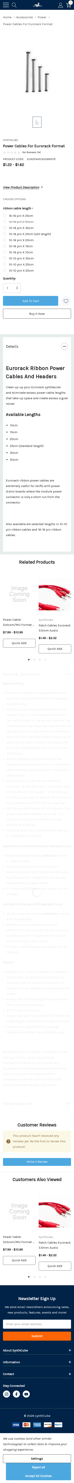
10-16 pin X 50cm (21, 222)
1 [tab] (29, 659)
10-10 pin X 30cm (21, 258)
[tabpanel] (19, 611)
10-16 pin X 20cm (21, 240)
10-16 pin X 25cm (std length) (30, 234)
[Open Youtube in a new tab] (26, 1394)
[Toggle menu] (6, 5)
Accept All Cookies (38, 1476)
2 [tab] (34, 659)
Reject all (38, 1467)
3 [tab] (40, 659)
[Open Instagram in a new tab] (6, 1394)
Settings (37, 1458)
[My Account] (60, 5)
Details (12, 346)
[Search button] (14, 5)
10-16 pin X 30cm (21, 228)
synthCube (10, 140)
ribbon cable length (18, 208)
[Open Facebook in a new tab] (16, 1394)
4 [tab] (45, 659)
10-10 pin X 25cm (21, 264)
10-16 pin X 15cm (21, 246)
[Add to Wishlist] (66, 301)
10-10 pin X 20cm (21, 270)
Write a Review (37, 1162)
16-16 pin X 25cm (21, 216)
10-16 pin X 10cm (21, 252)
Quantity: (9, 278)
